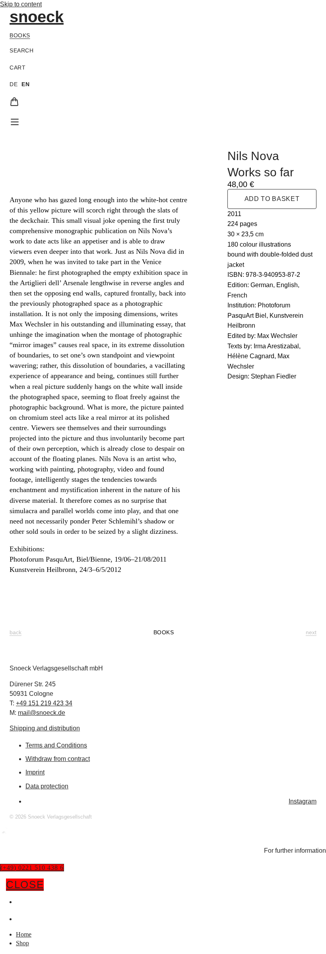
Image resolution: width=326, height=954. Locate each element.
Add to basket (271, 198)
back (15, 632)
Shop (24, 919)
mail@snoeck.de (41, 712)
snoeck (37, 16)
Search (21, 50)
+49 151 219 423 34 (44, 703)
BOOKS (163, 632)
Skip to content (21, 4)
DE (13, 84)
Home (25, 902)
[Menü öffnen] (15, 122)
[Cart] (14, 101)
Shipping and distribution (45, 728)
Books (20, 35)
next (311, 632)
